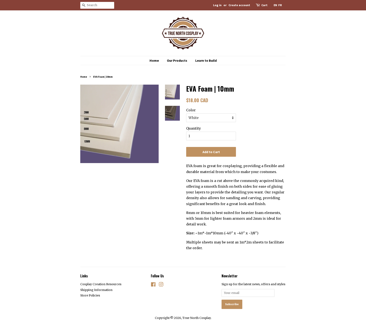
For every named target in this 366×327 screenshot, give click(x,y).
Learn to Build (206, 60)
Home (154, 60)
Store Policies (90, 295)
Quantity (193, 128)
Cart (264, 5)
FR (280, 5)
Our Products (177, 60)
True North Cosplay (196, 318)
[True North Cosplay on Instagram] (161, 285)
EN (275, 5)
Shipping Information (96, 290)
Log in (217, 5)
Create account (239, 5)
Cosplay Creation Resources (100, 284)
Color (191, 110)
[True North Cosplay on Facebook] (153, 285)
